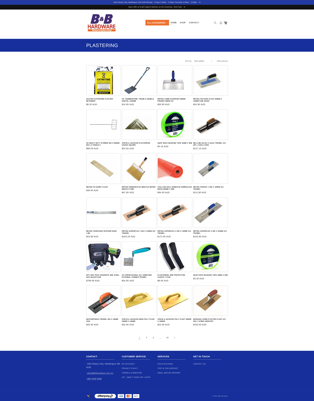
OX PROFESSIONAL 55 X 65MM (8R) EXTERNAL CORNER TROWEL (137, 276)
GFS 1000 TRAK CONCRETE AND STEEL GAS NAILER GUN (102, 276)
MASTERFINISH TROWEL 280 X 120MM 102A (102, 320)
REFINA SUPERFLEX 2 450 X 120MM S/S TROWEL (210, 232)
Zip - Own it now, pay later (136, 377)
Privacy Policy (130, 368)
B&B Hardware (223, 396)
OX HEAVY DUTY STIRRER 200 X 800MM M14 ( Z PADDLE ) (103, 144)
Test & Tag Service (167, 368)
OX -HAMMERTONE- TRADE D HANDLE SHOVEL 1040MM (138, 100)
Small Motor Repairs (168, 373)
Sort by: (188, 61)
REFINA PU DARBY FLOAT (97, 187)
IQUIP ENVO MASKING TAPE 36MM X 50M (174, 143)
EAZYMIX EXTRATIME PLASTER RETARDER (99, 100)
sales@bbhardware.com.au (100, 373)
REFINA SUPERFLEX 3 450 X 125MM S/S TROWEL (174, 232)
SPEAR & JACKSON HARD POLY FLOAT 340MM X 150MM (138, 320)
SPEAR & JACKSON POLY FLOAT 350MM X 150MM (174, 320)
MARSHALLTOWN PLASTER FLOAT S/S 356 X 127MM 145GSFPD (209, 320)
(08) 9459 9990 (94, 379)
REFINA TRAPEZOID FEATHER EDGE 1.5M (101, 232)
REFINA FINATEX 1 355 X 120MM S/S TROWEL (208, 188)
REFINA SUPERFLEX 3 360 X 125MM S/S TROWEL (138, 232)
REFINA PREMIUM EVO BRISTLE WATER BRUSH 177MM (138, 188)
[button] (157, 22)
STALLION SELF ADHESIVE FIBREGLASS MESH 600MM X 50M (174, 188)
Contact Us (199, 364)
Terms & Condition (132, 373)
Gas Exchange (165, 364)
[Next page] (174, 337)
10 (167, 338)
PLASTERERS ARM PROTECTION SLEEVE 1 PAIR (171, 276)
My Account (128, 364)
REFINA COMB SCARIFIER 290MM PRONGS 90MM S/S (171, 100)
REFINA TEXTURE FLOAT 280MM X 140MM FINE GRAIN (207, 100)
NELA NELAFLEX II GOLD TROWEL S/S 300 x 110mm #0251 (209, 144)
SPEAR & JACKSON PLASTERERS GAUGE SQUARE (136, 144)
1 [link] (139, 338)
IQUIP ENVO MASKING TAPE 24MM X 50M (210, 275)
